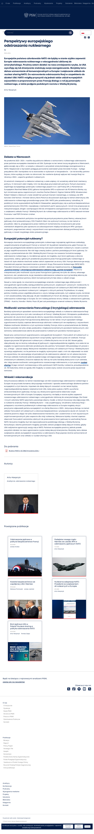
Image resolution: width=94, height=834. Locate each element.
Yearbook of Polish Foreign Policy (15, 762)
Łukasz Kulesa (14, 546)
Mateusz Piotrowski (16, 589)
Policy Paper (8, 746)
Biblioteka (78, 3)
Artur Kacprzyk (10, 90)
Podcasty (37, 3)
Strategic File (8, 748)
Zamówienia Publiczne (11, 719)
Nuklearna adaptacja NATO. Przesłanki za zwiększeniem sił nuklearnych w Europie (66, 584)
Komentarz (7, 754)
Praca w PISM (8, 716)
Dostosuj (87, 826)
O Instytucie (7, 705)
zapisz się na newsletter (14, 682)
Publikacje (17, 3)
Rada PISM (7, 711)
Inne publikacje (9, 768)
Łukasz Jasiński (29, 589)
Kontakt (6, 722)
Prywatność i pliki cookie (9, 818)
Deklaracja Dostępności (23, 818)
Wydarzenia (48, 3)
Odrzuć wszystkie (78, 826)
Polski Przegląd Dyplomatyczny (14, 759)
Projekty (59, 3)
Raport (6, 743)
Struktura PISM (8, 714)
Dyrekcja (6, 708)
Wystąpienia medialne (11, 791)
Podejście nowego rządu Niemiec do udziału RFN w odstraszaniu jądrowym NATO (67, 542)
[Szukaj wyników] (70, 33)
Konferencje (7, 786)
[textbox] (85, 33)
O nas (8, 3)
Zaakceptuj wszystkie (68, 826)
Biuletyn (6, 740)
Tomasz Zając (25, 633)
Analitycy (27, 3)
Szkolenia (68, 3)
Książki (5, 751)
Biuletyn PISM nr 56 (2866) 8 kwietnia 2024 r (24, 451)
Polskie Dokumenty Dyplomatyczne (16, 757)
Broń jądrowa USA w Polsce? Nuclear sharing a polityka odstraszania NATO (22, 626)
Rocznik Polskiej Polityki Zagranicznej (17, 765)
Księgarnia (87, 3)
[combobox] (85, 33)
